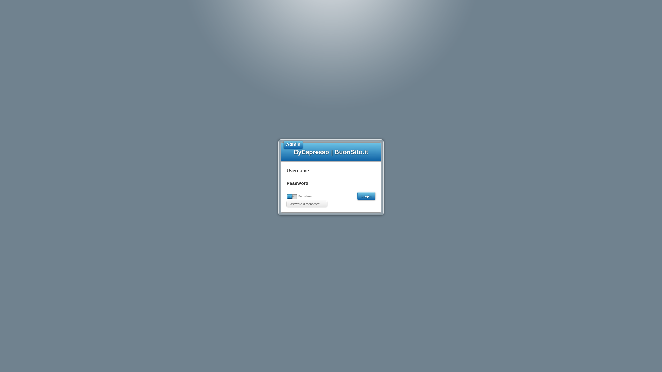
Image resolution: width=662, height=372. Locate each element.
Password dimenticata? (304, 204)
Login (366, 196)
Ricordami (305, 196)
